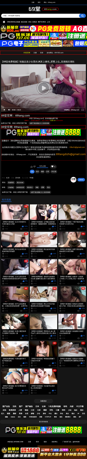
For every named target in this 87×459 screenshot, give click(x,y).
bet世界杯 (42, 22)
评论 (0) (53, 171)
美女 (67, 413)
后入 (2, 413)
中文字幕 (80, 406)
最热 (74, 417)
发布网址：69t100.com (55, 53)
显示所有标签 (43, 422)
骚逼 (8, 413)
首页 (4, 22)
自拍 (4, 410)
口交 (32, 410)
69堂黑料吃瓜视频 (13, 22)
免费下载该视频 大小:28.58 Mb (39, 123)
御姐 (26, 410)
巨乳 (51, 410)
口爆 (57, 410)
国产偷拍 (29, 406)
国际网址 (55, 442)
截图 (42, 171)
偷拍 (61, 417)
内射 (72, 406)
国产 (21, 406)
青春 (55, 417)
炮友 (75, 410)
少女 (38, 413)
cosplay (10, 187)
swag (13, 417)
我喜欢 (31, 167)
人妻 (20, 410)
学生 (61, 413)
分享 (47, 171)
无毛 (83, 413)
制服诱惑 (11, 182)
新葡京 (34, 22)
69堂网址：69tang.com (71, 110)
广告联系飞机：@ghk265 (71, 442)
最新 (45, 410)
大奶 (39, 410)
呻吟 (63, 410)
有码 (65, 406)
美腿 (40, 417)
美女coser (20, 182)
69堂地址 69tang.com (15, 442)
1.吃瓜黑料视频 (54, 406)
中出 (50, 413)
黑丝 (48, 187)
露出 (55, 413)
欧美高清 (12, 410)
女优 (26, 413)
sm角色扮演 (20, 187)
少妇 (69, 410)
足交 (19, 417)
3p (78, 413)
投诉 (37, 171)
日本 (37, 406)
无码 (14, 406)
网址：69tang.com (49, 2)
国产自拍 (6, 406)
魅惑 (24, 417)
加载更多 (43, 401)
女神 (44, 406)
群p (80, 417)
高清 (20, 413)
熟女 (73, 413)
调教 (37, 187)
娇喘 (32, 413)
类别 (29, 22)
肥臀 (42, 187)
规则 (45, 442)
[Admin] (73, 180)
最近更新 (24, 22)
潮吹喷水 (30, 187)
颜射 (14, 413)
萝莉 (44, 413)
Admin (81, 179)
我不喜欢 (34, 167)
